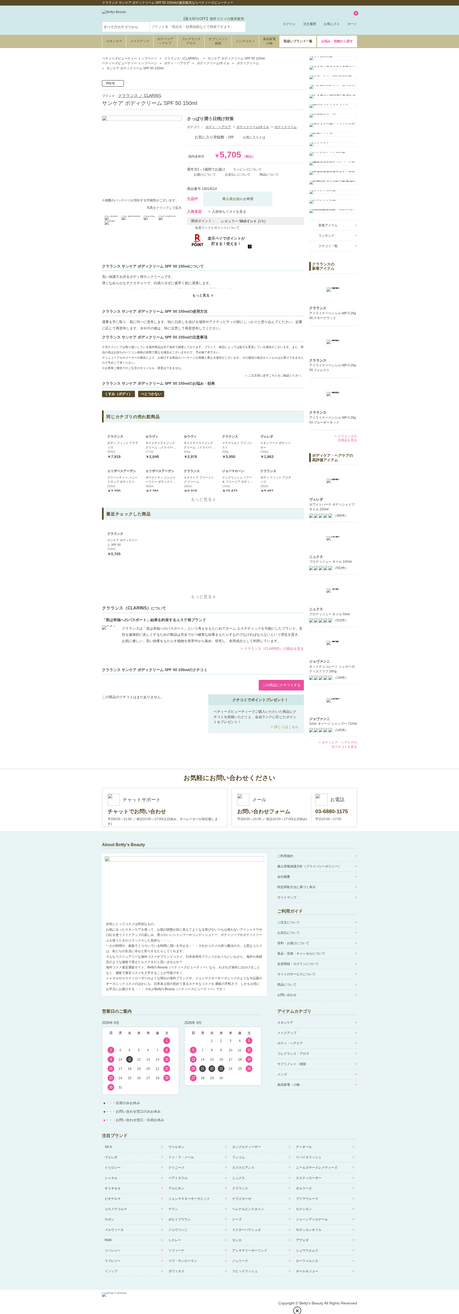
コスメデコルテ (116, 1209)
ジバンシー (113, 1250)
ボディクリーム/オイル (252, 127)
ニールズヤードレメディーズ (316, 1167)
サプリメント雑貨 (218, 41)
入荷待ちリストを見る (229, 212)
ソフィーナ (176, 1250)
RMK (108, 1240)
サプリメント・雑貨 (291, 1064)
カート (352, 19)
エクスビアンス (243, 1167)
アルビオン (176, 1188)
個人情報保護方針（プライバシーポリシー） (309, 866)
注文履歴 (309, 24)
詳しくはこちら (286, 727)
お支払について (288, 933)
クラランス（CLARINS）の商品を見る (274, 649)
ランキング (326, 236)
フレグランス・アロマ (293, 1054)
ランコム (238, 1157)
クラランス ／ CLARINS (139, 95)
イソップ (111, 1271)
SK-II (108, 1147)
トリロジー (113, 1167)
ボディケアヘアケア (165, 41)
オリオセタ (113, 1188)
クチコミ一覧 (328, 246)
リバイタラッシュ (308, 1157)
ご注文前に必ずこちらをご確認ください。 (276, 375)
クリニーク (176, 1167)
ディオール (304, 1147)
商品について (286, 984)
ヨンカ (237, 1240)
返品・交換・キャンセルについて (301, 953)
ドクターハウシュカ (246, 1230)
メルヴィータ (114, 1230)
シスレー (174, 1240)
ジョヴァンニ (178, 1230)
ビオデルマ (113, 1199)
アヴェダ (302, 1240)
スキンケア (114, 41)
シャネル (111, 1178)
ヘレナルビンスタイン (248, 1209)
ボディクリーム (285, 127)
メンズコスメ (245, 41)
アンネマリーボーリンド (249, 1250)
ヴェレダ (111, 1157)
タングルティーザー (246, 1147)
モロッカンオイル (308, 1230)
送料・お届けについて (293, 943)
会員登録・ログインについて (298, 964)
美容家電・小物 (288, 1085)
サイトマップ (286, 897)
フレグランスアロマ (191, 41)
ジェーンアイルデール (312, 1219)
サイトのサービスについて (296, 974)
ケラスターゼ (241, 1199)
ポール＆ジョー (307, 1271)
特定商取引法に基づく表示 (296, 887)
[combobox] (197, 27)
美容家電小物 (269, 41)
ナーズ (237, 1219)
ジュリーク (240, 1261)
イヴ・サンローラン (182, 1261)
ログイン (289, 24)
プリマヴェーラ (307, 1199)
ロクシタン (304, 1209)
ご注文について (288, 922)
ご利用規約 (285, 856)
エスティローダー (308, 1178)
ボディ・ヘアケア (218, 127)
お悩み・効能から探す (337, 41)
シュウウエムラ (307, 1250)
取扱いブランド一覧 (298, 41)
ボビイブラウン (179, 1219)
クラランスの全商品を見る (347, 438)
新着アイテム (328, 225)
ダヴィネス (176, 1271)
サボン (109, 1219)
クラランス (240, 1188)
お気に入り (332, 24)
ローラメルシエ (307, 1261)
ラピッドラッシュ (245, 1271)
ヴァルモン (176, 1147)
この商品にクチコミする (281, 685)
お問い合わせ (286, 995)
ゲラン (173, 1209)
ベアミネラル (178, 1178)
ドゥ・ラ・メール (181, 1157)
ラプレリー (113, 1261)
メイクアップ (139, 41)
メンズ (282, 1074)
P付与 (110, 83)
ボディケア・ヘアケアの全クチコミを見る (339, 745)
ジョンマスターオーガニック (189, 1199)
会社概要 (283, 877)
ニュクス (238, 1178)
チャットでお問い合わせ (137, 811)
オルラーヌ (304, 1188)
